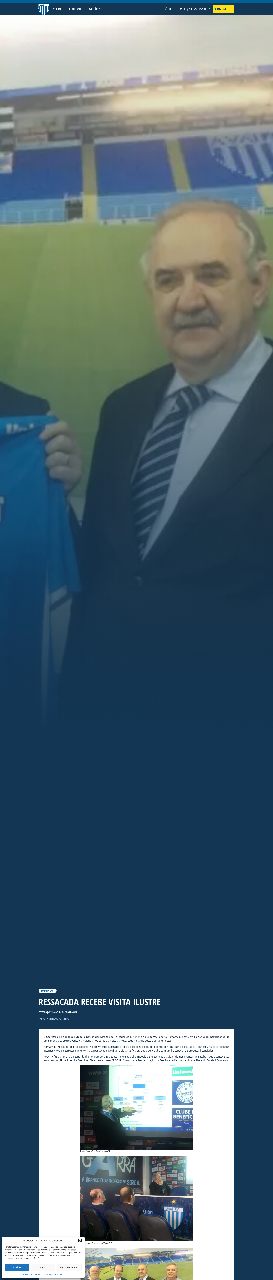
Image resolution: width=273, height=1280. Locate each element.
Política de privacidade (52, 1274)
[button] (80, 1240)
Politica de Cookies (31, 1274)
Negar (43, 1267)
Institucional (47, 991)
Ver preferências (69, 1267)
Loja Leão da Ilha (197, 9)
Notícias (95, 9)
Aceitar (17, 1267)
